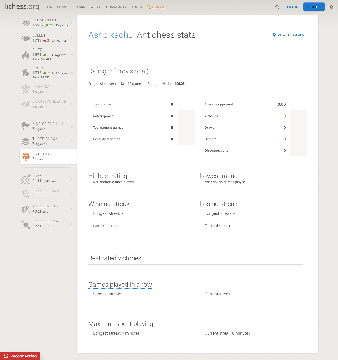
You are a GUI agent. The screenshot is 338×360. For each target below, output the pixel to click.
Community (116, 7)
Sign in (292, 7)
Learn (80, 7)
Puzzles (63, 7)
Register (313, 7)
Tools (137, 7)
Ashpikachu (110, 35)
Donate (158, 7)
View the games (291, 35)
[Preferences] (331, 7)
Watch (96, 7)
